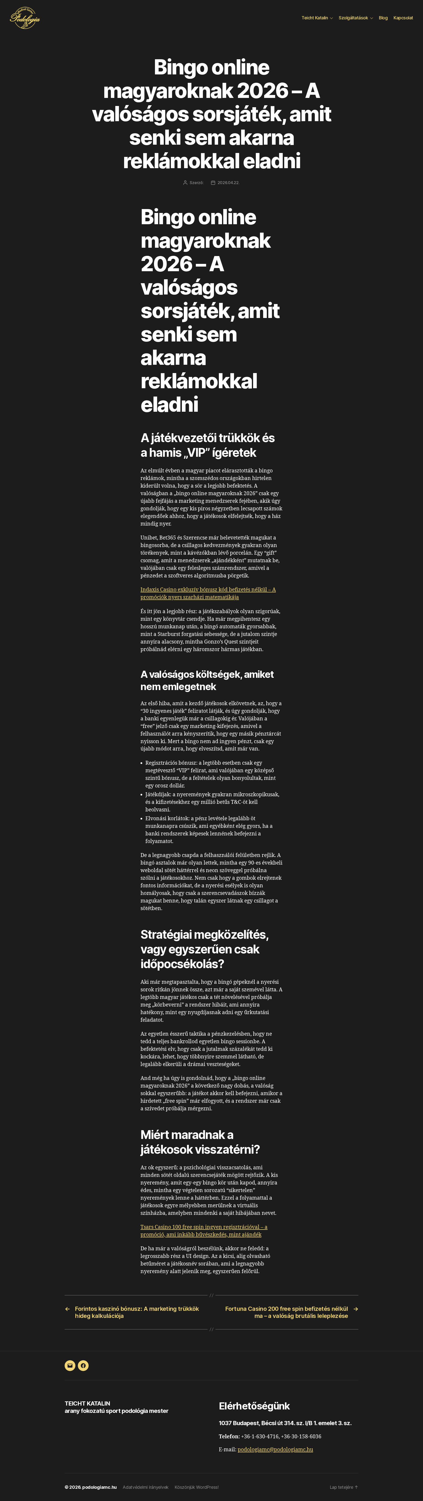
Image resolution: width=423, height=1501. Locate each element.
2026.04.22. (229, 182)
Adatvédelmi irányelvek (146, 1487)
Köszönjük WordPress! (197, 1487)
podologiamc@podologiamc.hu (275, 1449)
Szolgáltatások (353, 17)
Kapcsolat (403, 17)
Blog (383, 17)
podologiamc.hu (99, 1487)
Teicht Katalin (315, 17)
